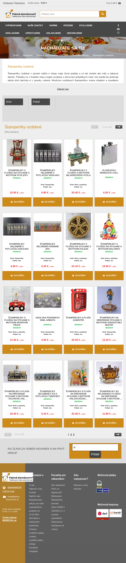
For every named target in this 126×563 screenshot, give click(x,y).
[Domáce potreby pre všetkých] (20, 14)
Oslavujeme (53, 33)
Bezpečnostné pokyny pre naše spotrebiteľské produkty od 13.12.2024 (36, 507)
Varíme (53, 25)
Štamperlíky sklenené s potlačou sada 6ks (47, 172)
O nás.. (32, 485)
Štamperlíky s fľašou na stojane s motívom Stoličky (17, 172)
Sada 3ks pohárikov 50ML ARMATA (47, 318)
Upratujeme (33, 33)
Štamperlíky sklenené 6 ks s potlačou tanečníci (47, 393)
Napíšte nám (34, 496)
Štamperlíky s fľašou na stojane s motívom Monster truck (17, 321)
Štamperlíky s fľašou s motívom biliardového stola (78, 172)
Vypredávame (13, 25)
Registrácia (20, 3)
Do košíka (19, 202)
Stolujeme (85, 25)
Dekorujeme (74, 33)
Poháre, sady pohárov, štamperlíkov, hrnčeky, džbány (63, 55)
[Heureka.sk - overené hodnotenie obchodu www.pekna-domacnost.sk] (116, 20)
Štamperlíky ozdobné (103, 55)
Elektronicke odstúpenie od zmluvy (57, 525)
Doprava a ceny (81, 485)
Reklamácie (56, 496)
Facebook (33, 547)
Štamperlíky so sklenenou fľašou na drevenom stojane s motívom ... (109, 395)
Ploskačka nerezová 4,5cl (109, 171)
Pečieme (68, 25)
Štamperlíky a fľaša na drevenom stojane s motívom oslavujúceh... (78, 395)
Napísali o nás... (36, 489)
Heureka (77, 489)
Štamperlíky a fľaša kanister (78, 318)
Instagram (33, 551)
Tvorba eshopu (9, 517)
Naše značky (35, 25)
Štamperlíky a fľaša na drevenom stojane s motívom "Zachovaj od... (16, 395)
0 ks (108, 3)
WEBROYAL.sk (9, 520)
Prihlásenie (8, 3)
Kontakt (32, 492)
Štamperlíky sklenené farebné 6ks (47, 246)
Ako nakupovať (58, 485)
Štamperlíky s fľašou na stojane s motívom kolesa (78, 246)
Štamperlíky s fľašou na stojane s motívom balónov (109, 246)
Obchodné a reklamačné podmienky (34, 522)
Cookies (32, 536)
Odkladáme (12, 33)
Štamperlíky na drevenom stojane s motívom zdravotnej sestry (109, 321)
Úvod (15, 55)
